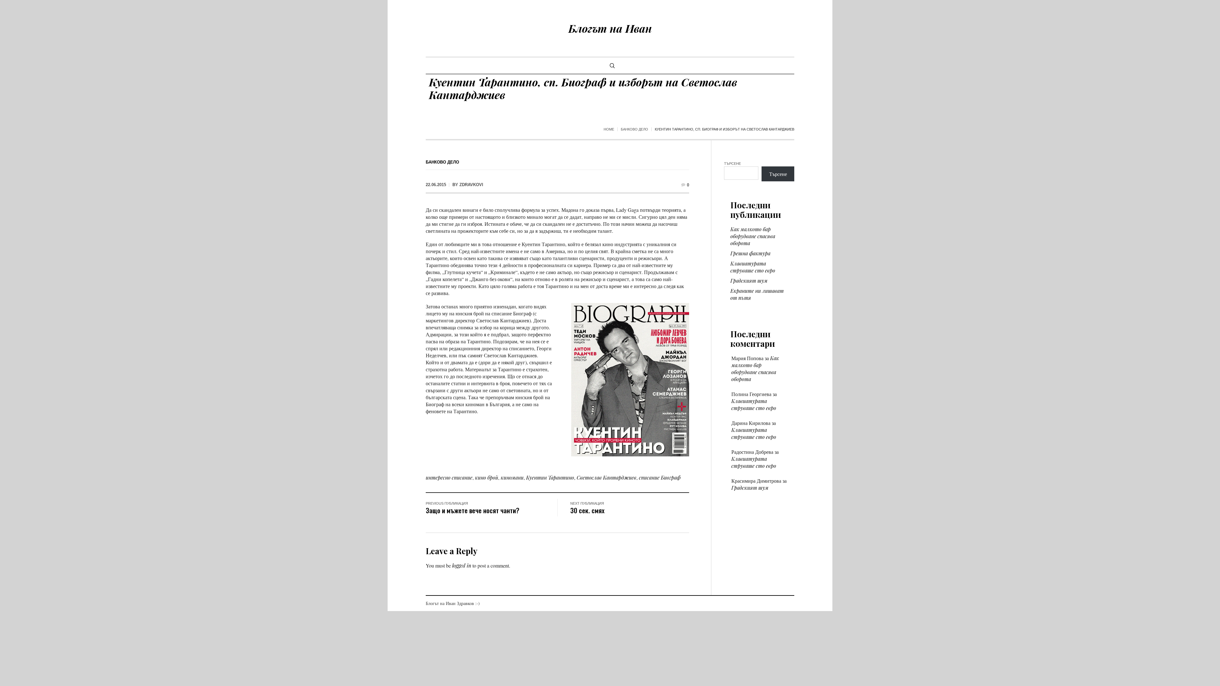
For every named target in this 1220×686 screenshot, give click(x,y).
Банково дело (634, 129)
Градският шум (749, 280)
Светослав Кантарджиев (606, 477)
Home (609, 129)
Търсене (732, 163)
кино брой (486, 477)
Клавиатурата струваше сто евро (752, 267)
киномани (512, 477)
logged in (461, 565)
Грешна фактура (750, 253)
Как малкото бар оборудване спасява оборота (752, 236)
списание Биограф (660, 477)
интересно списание (449, 477)
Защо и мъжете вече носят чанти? (472, 510)
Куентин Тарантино (550, 477)
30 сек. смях (587, 510)
